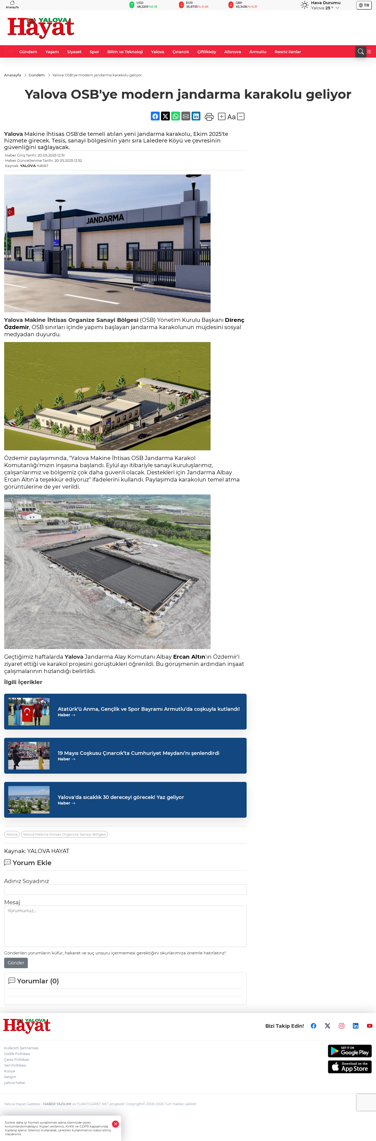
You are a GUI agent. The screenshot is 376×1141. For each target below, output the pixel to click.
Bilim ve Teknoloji (125, 51)
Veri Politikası (15, 1065)
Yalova (157, 51)
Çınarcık (181, 51)
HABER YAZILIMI (57, 1104)
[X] (327, 1026)
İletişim (10, 1077)
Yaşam (52, 51)
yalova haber (14, 1083)
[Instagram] (341, 1026)
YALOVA (28, 165)
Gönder (16, 962)
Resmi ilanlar (288, 51)
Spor (94, 51)
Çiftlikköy (206, 51)
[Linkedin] (355, 1026)
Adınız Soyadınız (26, 881)
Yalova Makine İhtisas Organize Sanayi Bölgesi (64, 834)
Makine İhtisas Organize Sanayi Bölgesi (80, 320)
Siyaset (74, 51)
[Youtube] (369, 1026)
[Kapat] (115, 1124)
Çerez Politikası (16, 1059)
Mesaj (12, 902)
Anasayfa (12, 7)
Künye (9, 1071)
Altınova (232, 51)
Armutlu (257, 51)
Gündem (28, 51)
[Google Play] (329, 1051)
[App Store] (329, 1066)
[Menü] (369, 52)
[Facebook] (313, 1026)
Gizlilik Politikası (17, 1054)
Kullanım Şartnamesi (21, 1048)
